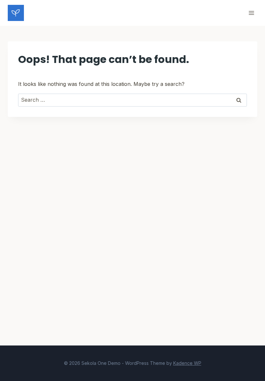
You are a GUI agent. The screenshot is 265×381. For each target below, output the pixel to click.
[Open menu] (251, 13)
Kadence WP (187, 363)
